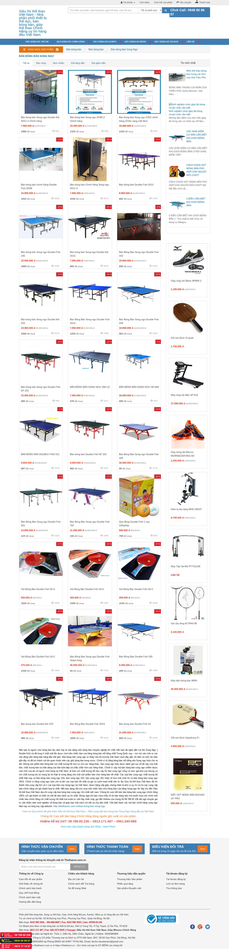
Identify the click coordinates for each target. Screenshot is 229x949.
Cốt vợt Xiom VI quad (182, 337)
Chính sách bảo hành (30, 888)
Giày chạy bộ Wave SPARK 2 (186, 280)
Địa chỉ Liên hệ (76, 879)
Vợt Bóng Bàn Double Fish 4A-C (87, 589)
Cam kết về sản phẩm (30, 879)
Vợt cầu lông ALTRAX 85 (184, 623)
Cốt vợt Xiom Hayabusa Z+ (185, 737)
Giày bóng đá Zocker (166, 42)
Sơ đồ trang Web (77, 888)
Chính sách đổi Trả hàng (81, 883)
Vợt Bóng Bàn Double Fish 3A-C (136, 589)
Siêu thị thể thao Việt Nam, (92, 930)
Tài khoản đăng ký (176, 879)
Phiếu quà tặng (125, 883)
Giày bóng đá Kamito (104, 42)
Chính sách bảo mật (29, 897)
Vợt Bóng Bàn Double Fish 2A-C (38, 656)
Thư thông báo (174, 888)
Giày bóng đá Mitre (135, 42)
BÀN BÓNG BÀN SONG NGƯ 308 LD (90, 387)
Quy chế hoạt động (29, 892)
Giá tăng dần (78, 63)
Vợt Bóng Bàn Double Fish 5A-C (38, 589)
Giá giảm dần (98, 63)
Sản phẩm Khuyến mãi (129, 888)
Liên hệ (190, 42)
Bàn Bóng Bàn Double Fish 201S (87, 724)
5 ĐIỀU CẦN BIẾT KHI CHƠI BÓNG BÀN (195, 202)
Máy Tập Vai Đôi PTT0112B (185, 566)
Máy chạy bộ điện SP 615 (184, 395)
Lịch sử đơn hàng (175, 883)
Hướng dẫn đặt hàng (30, 901)
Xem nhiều (58, 63)
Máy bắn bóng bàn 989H (184, 680)
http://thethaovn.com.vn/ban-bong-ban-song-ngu (79, 806)
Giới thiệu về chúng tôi (31, 883)
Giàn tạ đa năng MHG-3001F (186, 509)
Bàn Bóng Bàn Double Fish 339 (135, 656)
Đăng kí (79, 866)
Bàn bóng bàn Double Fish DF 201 (88, 454)
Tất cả (26, 63)
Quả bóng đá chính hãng (71, 42)
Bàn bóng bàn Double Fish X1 (135, 724)
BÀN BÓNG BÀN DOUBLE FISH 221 (40, 454)
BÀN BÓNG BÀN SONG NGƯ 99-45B (139, 387)
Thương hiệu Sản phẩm (129, 879)
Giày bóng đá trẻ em (36, 42)
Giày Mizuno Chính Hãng (122, 930)
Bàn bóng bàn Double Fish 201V (136, 184)
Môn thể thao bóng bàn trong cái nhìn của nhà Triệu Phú (196, 74)
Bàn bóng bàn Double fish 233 (37, 724)
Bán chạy (41, 63)
